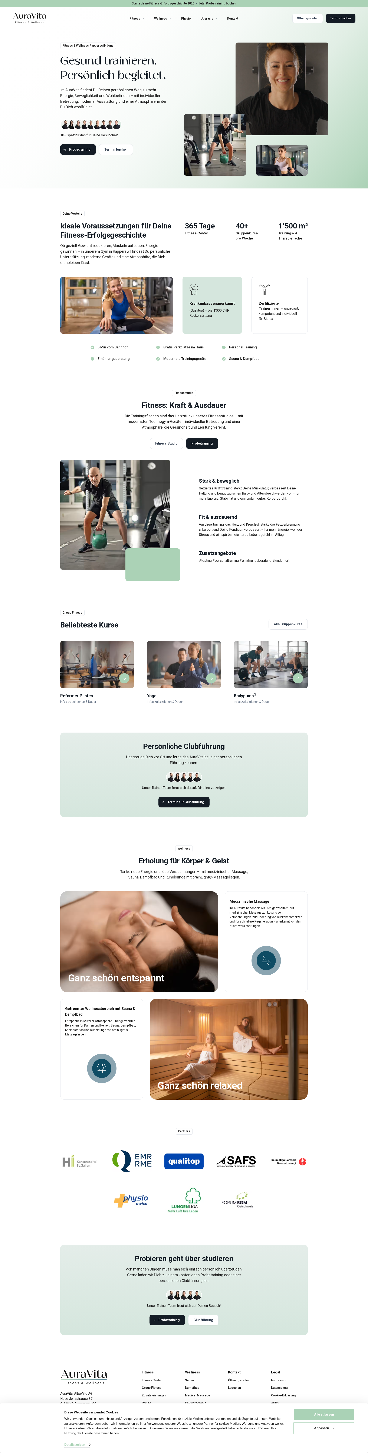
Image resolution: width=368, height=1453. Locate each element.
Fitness (135, 18)
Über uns (207, 18)
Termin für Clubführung (185, 802)
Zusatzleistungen (154, 1395)
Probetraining (80, 149)
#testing (205, 561)
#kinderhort (280, 561)
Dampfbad (192, 1387)
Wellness (160, 18)
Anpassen (321, 1428)
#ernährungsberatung (255, 561)
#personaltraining (226, 561)
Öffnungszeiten (307, 18)
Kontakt (232, 18)
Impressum (279, 1380)
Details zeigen (74, 1444)
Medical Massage (197, 1395)
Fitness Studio (166, 443)
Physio (186, 18)
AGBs (275, 1403)
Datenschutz (279, 1387)
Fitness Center (152, 1380)
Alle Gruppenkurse (288, 624)
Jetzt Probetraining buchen (217, 3)
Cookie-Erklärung (283, 1395)
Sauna (189, 1380)
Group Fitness (151, 1387)
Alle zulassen (324, 1414)
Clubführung (203, 1320)
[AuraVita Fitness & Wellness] (30, 18)
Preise (146, 1403)
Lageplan (234, 1387)
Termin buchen (340, 18)
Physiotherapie (195, 1403)
